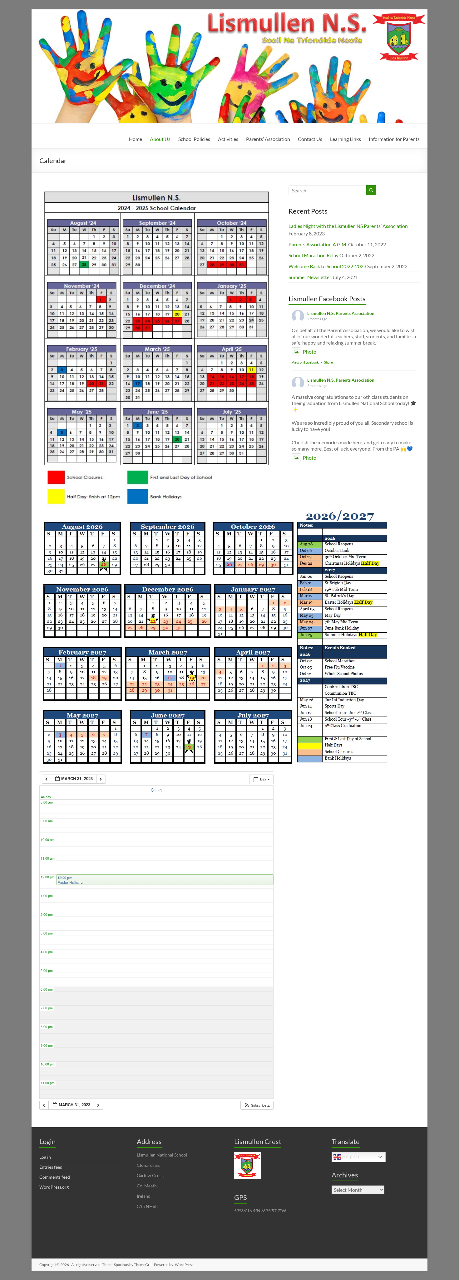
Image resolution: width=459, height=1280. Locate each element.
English (350, 1156)
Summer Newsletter (310, 277)
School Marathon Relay (313, 255)
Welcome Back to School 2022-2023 (327, 266)
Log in (45, 1157)
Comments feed (54, 1177)
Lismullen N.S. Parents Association (340, 313)
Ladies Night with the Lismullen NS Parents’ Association (348, 226)
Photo (309, 352)
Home (135, 139)
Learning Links (345, 139)
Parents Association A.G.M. (318, 244)
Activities (228, 139)
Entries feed (50, 1167)
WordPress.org (54, 1187)
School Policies (194, 139)
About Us (160, 139)
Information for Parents (394, 139)
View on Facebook (305, 362)
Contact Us (310, 139)
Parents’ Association (268, 139)
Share (328, 362)
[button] (257, 1105)
